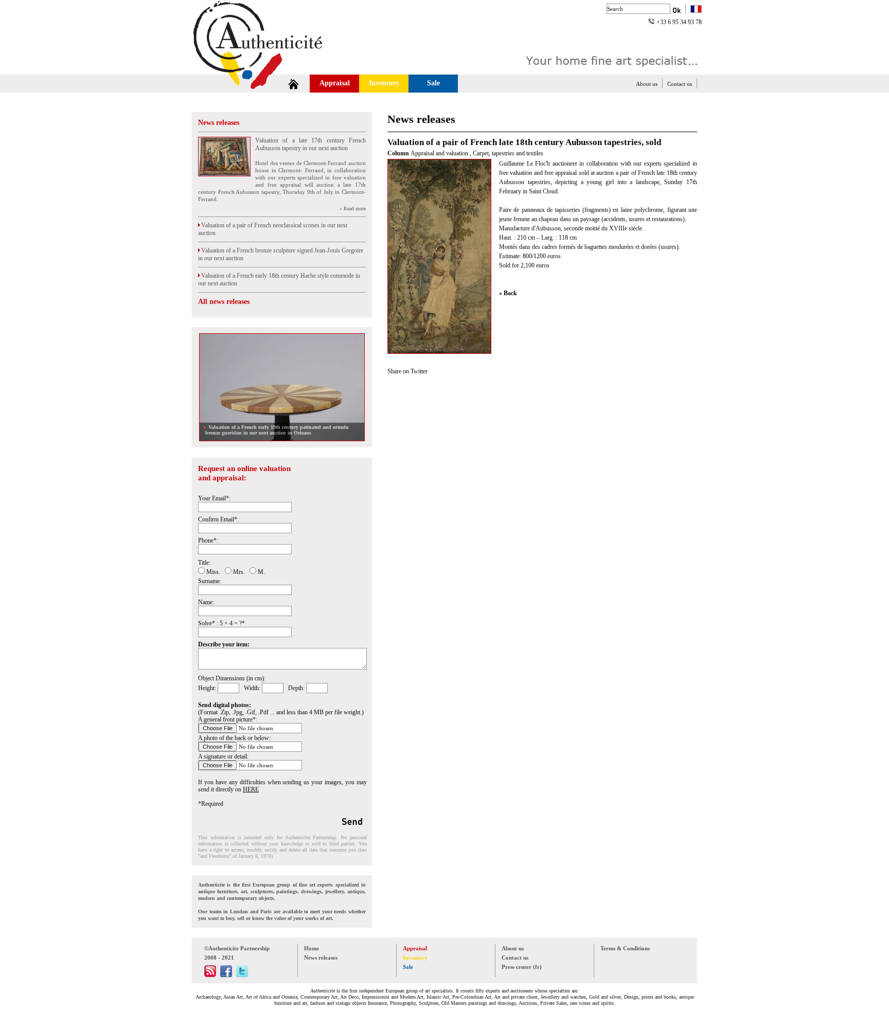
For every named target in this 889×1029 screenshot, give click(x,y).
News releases (218, 123)
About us (646, 84)
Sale (433, 83)
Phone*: (208, 540)
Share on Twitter (407, 371)
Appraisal (334, 83)
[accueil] (293, 84)
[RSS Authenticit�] (210, 975)
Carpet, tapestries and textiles (508, 153)
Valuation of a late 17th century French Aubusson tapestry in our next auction (310, 144)
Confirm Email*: (218, 519)
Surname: (209, 581)
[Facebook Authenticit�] (226, 975)
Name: (206, 602)
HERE (251, 789)
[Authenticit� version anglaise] (696, 10)
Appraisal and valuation (440, 153)
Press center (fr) (522, 967)
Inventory (384, 83)
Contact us (679, 84)
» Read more (353, 208)
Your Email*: (214, 498)
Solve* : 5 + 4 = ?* (221, 623)
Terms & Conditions (625, 948)
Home (311, 948)
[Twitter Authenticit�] (242, 975)
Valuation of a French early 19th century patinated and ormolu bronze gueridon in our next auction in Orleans (277, 430)
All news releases (224, 301)
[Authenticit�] (269, 69)
